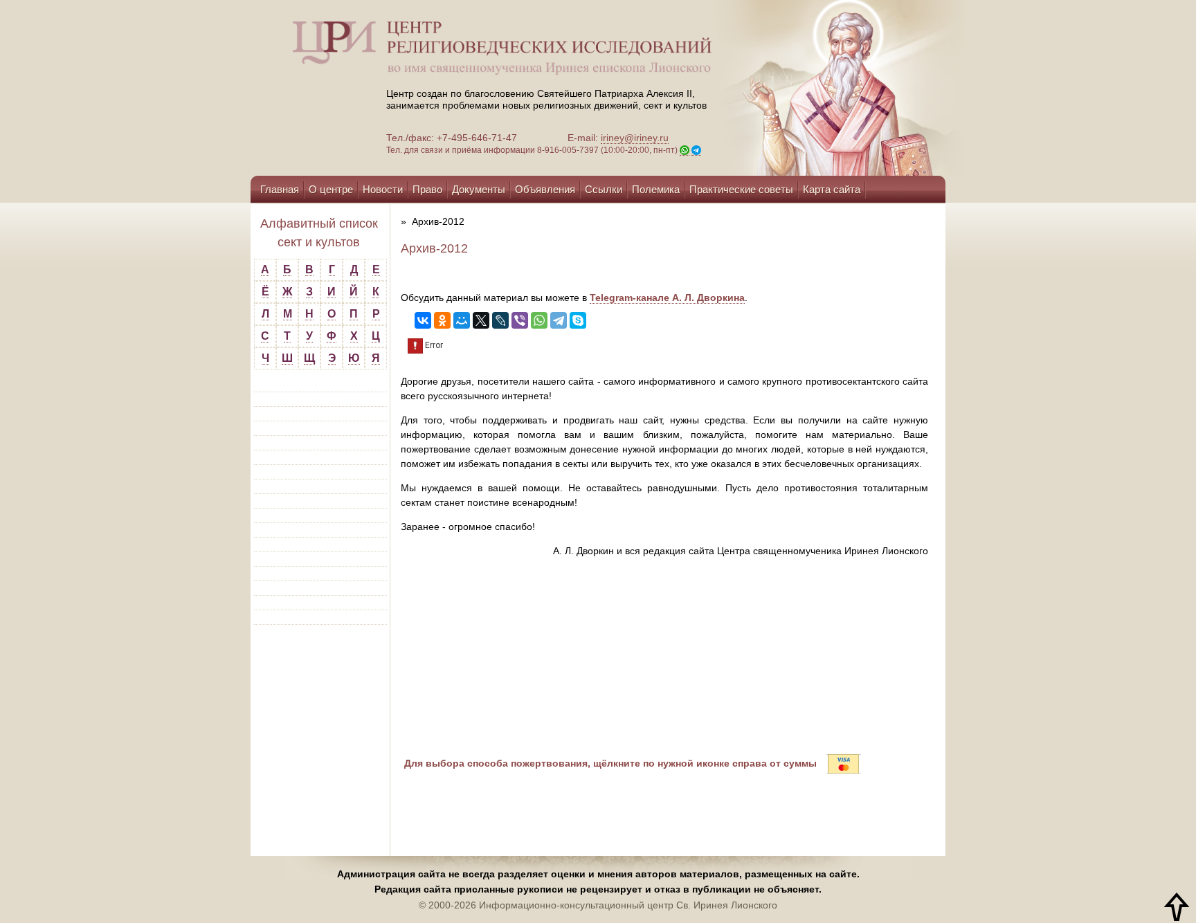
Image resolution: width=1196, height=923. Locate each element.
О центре (331, 189)
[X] (481, 320)
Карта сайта (831, 189)
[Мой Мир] (461, 320)
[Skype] (578, 320)
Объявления (545, 189)
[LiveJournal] (500, 320)
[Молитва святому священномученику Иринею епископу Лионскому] (800, 88)
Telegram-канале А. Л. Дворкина (667, 297)
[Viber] (519, 320)
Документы (478, 189)
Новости (383, 189)
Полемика (656, 189)
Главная (279, 189)
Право (427, 189)
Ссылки (603, 189)
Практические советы (741, 189)
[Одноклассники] (442, 320)
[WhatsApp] (539, 320)
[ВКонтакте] (423, 320)
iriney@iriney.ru (635, 137)
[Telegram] (558, 320)
